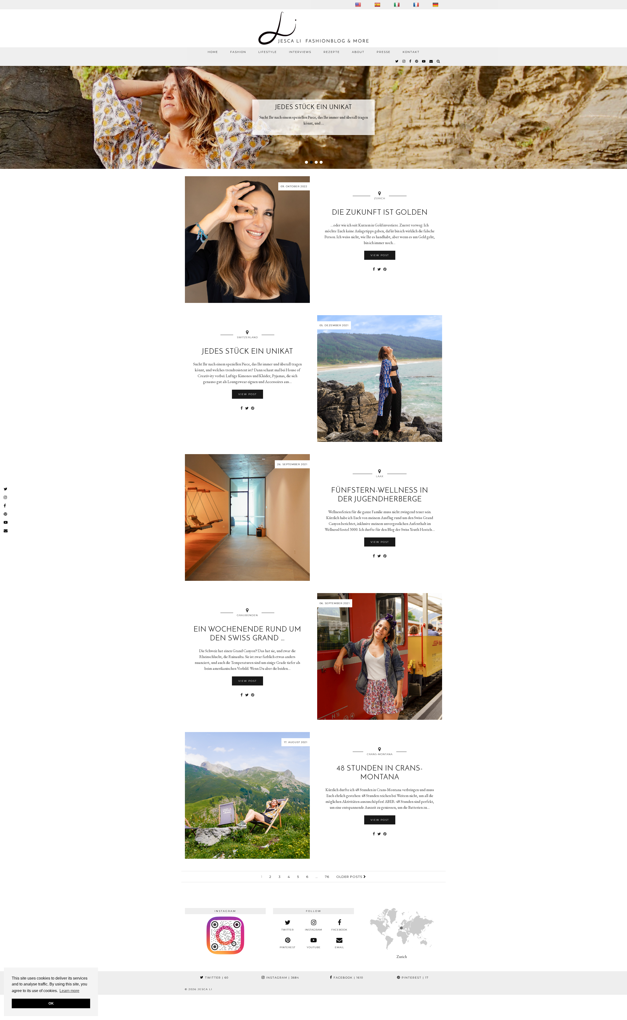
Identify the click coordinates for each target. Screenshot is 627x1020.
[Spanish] (378, 4)
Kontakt (411, 52)
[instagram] (404, 61)
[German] (436, 4)
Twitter (216, 977)
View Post (380, 255)
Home (213, 52)
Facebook (347, 977)
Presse (383, 52)
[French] (416, 4)
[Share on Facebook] (374, 269)
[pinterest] (417, 61)
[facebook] (410, 61)
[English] (358, 4)
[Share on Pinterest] (385, 269)
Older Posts (349, 877)
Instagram (282, 977)
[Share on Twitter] (379, 269)
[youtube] (424, 61)
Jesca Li (205, 989)
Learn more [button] (69, 991)
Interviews (300, 52)
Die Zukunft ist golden (380, 213)
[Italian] (397, 4)
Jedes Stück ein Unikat (313, 107)
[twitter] (397, 61)
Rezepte (332, 52)
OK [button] (51, 1003)
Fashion (238, 52)
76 (327, 877)
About (358, 52)
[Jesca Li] (313, 28)
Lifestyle (267, 52)
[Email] (431, 61)
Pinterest (414, 977)
